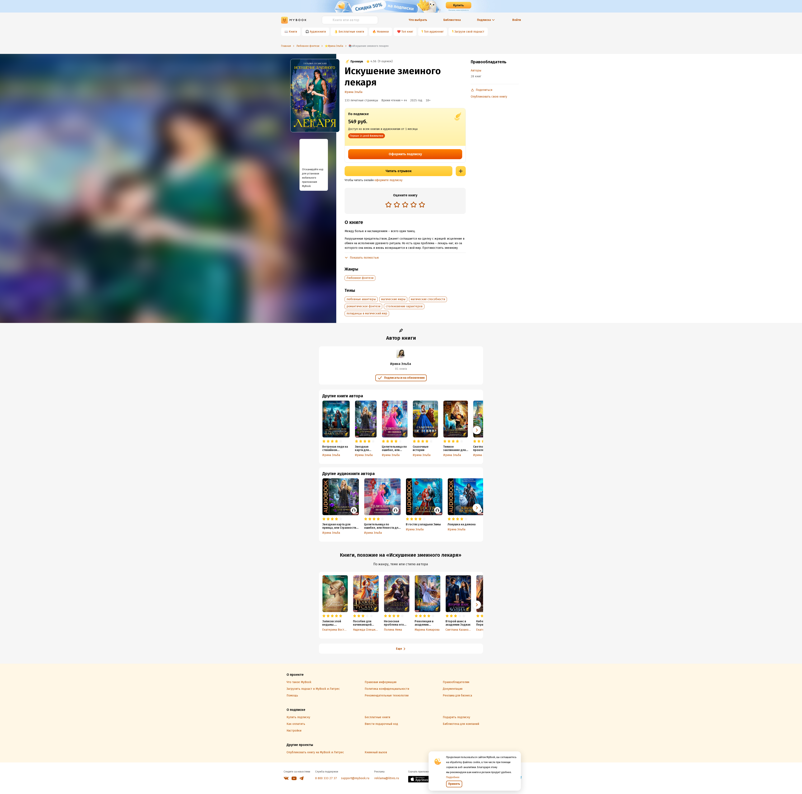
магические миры (393, 299)
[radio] (388, 204)
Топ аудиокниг (434, 31)
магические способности (428, 299)
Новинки (383, 31)
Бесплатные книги (351, 31)
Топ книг (407, 31)
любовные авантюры (361, 299)
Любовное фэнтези (359, 278)
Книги (293, 31)
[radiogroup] (405, 205)
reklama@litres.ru (386, 778)
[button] (477, 430)
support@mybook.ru (355, 778)
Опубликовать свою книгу (489, 96)
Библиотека (452, 20)
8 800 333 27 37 (326, 778)
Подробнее (452, 777)
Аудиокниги (318, 31)
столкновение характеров (404, 306)
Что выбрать (418, 20)
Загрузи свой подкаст (469, 31)
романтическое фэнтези (363, 306)
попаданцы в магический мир (366, 313)
